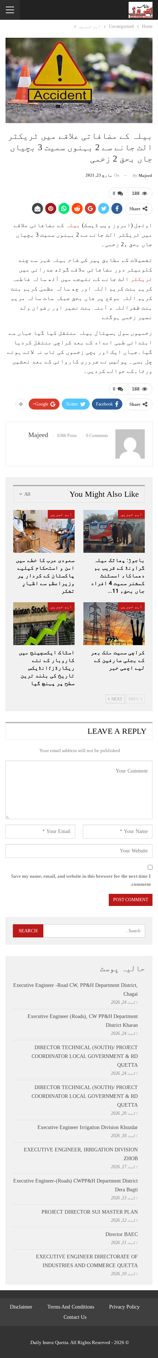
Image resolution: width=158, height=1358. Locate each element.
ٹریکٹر (141, 279)
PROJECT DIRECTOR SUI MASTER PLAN (90, 1212)
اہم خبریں (131, 514)
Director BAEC (121, 1234)
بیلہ (73, 225)
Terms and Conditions (70, 1307)
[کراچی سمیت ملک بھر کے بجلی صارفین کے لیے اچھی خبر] (114, 623)
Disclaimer (21, 1307)
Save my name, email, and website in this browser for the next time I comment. (81, 880)
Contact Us (75, 1317)
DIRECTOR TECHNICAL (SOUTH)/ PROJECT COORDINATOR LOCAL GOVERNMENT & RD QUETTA (85, 1056)
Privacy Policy (124, 1307)
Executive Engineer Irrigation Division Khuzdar (87, 1127)
